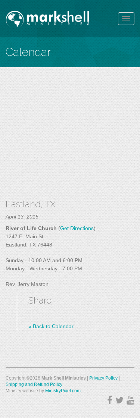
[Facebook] (109, 400)
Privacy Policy (103, 378)
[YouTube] (130, 400)
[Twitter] (119, 400)
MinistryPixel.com (63, 390)
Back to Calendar (51, 326)
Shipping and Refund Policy (34, 384)
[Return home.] (47, 18)
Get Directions (77, 228)
